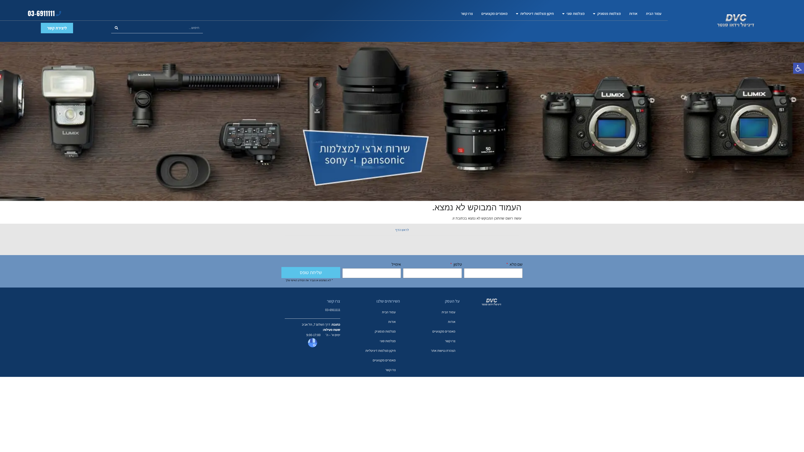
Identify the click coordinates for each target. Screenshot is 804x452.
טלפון (457, 264)
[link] (798, 68)
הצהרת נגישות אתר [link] (443, 350)
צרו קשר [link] (467, 13)
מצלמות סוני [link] (576, 13)
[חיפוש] (116, 28)
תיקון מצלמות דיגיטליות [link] (537, 13)
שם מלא (516, 264)
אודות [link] (633, 13)
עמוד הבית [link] (653, 13)
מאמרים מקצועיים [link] (494, 13)
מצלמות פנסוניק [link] (609, 13)
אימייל (396, 264)
